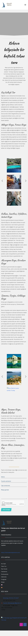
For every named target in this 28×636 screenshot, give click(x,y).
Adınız (3, 477)
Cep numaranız (5, 485)
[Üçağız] (14, 377)
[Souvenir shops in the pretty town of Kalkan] (14, 182)
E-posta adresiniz (6, 481)
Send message (6, 509)
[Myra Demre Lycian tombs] (14, 394)
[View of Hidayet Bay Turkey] (14, 165)
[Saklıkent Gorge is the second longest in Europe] (14, 198)
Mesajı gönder (5, 490)
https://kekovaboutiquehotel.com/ (10, 552)
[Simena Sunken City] (14, 361)
